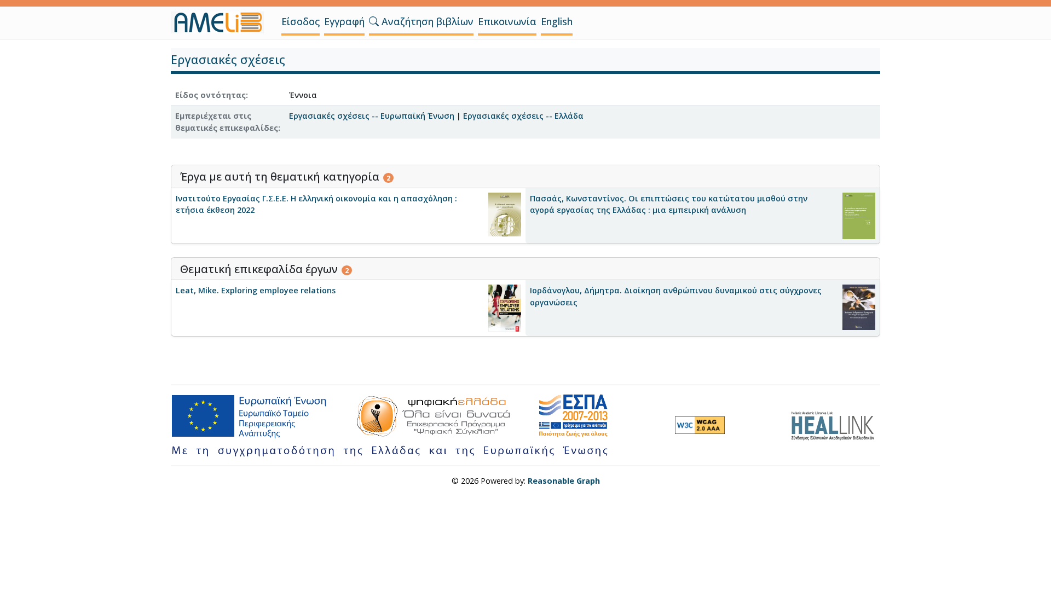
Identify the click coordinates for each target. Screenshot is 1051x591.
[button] (374, 21)
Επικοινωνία (507, 21)
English (557, 21)
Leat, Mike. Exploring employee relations (256, 290)
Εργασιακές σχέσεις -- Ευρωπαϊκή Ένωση (371, 116)
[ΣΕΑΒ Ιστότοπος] (835, 424)
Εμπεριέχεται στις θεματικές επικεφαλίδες (226, 122)
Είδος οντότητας (210, 95)
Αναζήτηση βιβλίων (426, 21)
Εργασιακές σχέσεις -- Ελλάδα (523, 116)
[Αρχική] (222, 22)
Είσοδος (300, 21)
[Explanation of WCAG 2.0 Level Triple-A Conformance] (700, 425)
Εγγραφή (344, 21)
